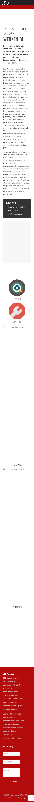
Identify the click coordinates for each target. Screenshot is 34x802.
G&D (5, 2)
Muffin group (20, 798)
